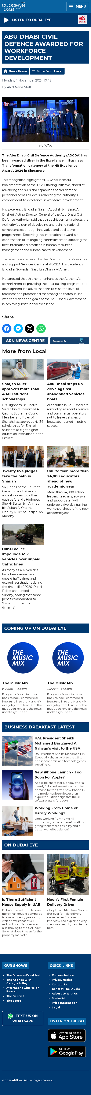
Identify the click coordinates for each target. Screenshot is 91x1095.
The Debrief (15, 996)
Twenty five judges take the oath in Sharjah (19, 476)
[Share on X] (29, 328)
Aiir (26, 1080)
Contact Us (60, 984)
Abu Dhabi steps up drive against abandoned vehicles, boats (66, 391)
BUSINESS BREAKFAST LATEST (39, 727)
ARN (15, 1080)
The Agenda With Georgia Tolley (19, 981)
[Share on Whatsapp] (41, 328)
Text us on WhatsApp (25, 1018)
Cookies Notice (63, 975)
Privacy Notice (62, 979)
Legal (56, 1007)
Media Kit (58, 998)
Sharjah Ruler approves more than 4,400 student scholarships (20, 391)
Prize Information (64, 1002)
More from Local (49, 71)
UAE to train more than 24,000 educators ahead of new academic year (68, 478)
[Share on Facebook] (6, 328)
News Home (18, 71)
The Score (13, 1000)
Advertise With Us (65, 993)
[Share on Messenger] (18, 328)
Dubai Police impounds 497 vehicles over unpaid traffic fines (21, 556)
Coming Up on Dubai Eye (35, 628)
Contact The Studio (66, 988)
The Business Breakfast (23, 975)
